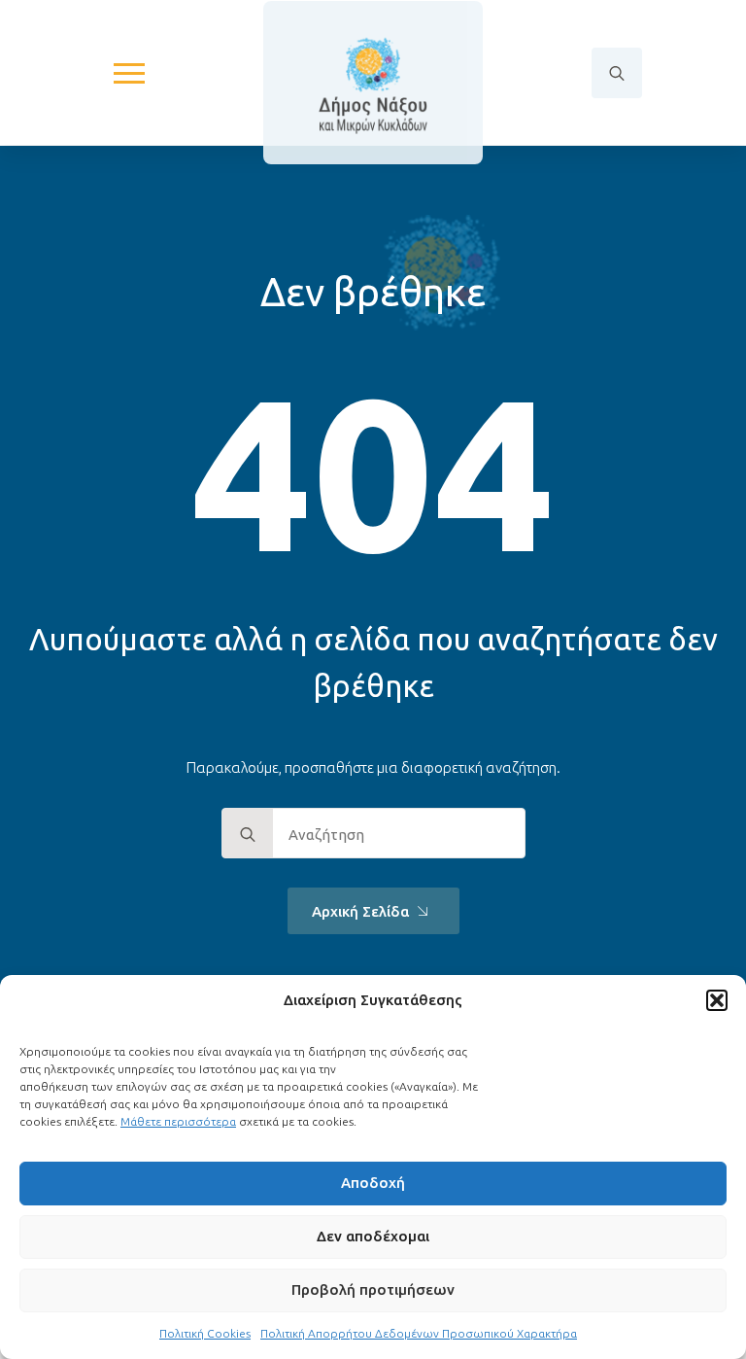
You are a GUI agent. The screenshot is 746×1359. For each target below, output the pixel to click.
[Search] (247, 834)
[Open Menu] (129, 72)
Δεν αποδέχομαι (373, 1236)
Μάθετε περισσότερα (178, 1121)
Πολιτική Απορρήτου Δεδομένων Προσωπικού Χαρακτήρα (418, 1333)
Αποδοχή (373, 1182)
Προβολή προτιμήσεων (373, 1289)
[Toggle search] (617, 73)
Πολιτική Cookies (205, 1333)
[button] (717, 1000)
